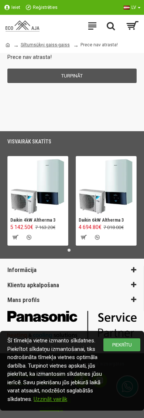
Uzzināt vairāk (50, 399)
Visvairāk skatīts (29, 142)
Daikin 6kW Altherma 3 (101, 220)
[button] (69, 250)
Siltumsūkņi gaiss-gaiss (45, 44)
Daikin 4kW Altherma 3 (33, 220)
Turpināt (72, 76)
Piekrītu (122, 345)
